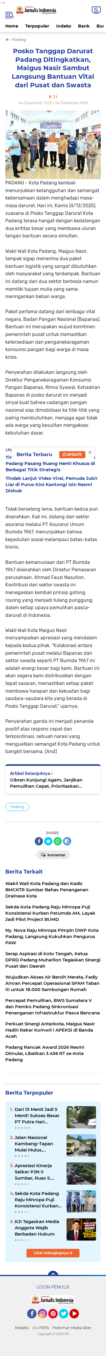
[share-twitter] (48, 841)
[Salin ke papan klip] (67, 841)
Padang (17, 807)
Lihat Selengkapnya (52, 1253)
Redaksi (22, 1328)
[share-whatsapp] (58, 841)
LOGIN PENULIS (53, 1287)
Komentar (56, 855)
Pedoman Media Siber (71, 1328)
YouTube (78, 1321)
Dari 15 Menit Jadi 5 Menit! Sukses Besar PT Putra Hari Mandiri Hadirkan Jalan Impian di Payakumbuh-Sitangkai (37, 1115)
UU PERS (40, 1328)
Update (74, 454)
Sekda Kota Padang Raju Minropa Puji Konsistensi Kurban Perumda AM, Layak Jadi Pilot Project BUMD (37, 1200)
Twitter (66, 1321)
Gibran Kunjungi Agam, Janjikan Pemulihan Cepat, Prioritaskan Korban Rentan (46, 783)
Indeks (63, 26)
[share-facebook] (39, 841)
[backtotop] (53, 1276)
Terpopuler (37, 26)
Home (11, 26)
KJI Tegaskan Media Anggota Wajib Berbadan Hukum (37, 1228)
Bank (84, 26)
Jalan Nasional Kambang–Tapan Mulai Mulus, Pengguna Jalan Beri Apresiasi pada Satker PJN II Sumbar (38, 1144)
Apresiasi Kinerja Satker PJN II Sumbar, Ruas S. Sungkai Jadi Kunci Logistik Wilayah (36, 1172)
